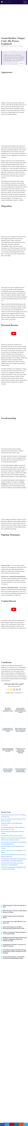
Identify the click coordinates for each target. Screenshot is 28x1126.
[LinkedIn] (16, 1124)
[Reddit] (21, 1124)
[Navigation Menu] (25, 2)
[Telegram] (25, 1124)
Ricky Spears (14, 46)
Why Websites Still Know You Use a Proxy (12, 835)
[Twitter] (7, 1124)
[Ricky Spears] (5, 2)
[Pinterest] (11, 1124)
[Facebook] (2, 1124)
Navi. (21, 63)
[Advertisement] (14, 19)
